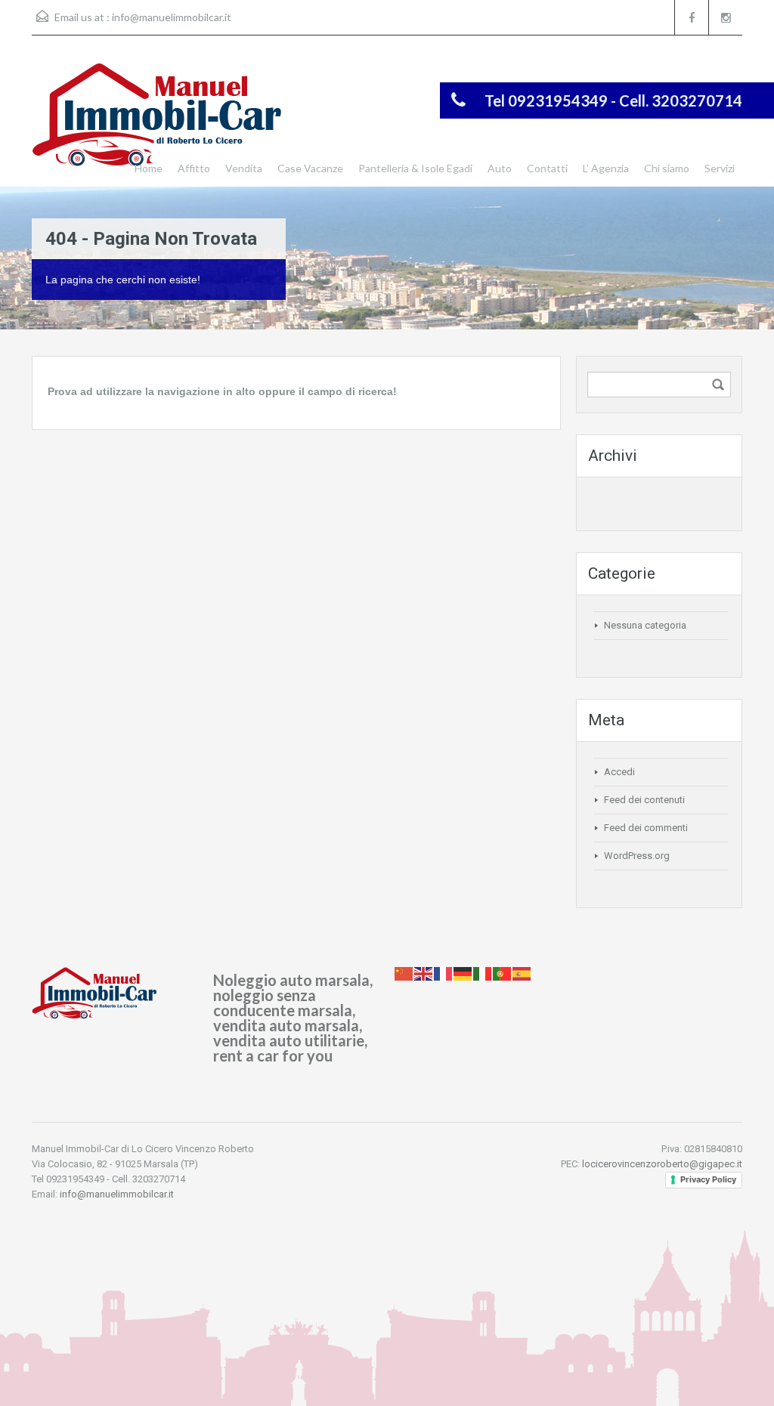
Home (149, 168)
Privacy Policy (708, 1179)
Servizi (719, 168)
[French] (444, 972)
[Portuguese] (502, 972)
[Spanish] (522, 972)
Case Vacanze (310, 168)
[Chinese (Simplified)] (404, 972)
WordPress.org (637, 855)
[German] (463, 972)
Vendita (243, 168)
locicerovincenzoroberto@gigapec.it (662, 1164)
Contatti (547, 168)
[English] (424, 972)
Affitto (194, 168)
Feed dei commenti (646, 827)
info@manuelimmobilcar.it (171, 17)
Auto (500, 168)
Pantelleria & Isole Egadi (415, 168)
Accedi (619, 771)
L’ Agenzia (606, 168)
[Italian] (483, 972)
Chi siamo (666, 168)
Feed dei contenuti (644, 799)
